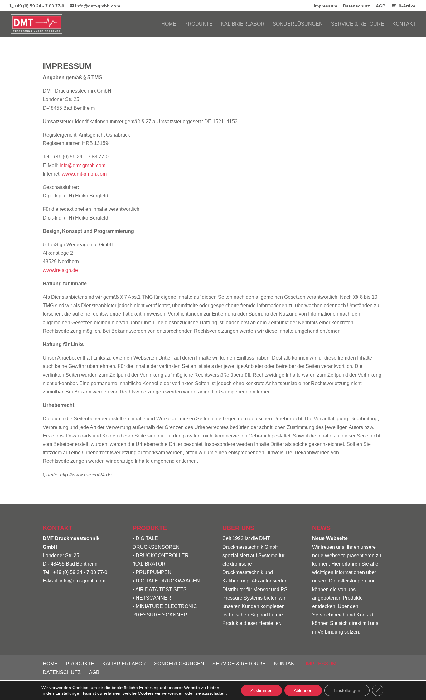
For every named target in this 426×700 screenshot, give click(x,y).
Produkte (198, 24)
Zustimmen (261, 690)
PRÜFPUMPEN (154, 572)
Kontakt (404, 24)
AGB (380, 6)
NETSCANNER (153, 598)
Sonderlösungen (298, 24)
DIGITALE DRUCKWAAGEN (168, 580)
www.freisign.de (60, 270)
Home (168, 24)
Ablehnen (303, 690)
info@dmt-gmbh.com (82, 165)
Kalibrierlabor (242, 24)
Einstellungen (68, 693)
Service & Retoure (357, 24)
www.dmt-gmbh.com (84, 173)
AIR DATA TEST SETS (161, 589)
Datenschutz (356, 6)
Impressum (325, 6)
